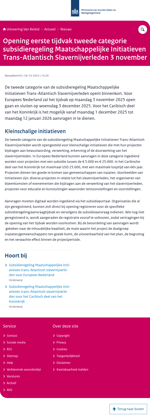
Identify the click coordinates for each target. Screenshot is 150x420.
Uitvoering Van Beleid (23, 29)
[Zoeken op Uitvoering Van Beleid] (142, 29)
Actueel (50, 29)
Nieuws (66, 29)
